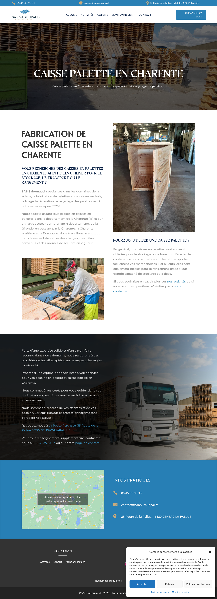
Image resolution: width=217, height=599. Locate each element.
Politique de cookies (160, 592)
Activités (87, 15)
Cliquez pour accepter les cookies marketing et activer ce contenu (63, 499)
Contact (145, 15)
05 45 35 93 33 (45, 443)
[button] (210, 552)
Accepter (142, 584)
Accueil (71, 15)
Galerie (102, 15)
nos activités (176, 281)
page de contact (87, 443)
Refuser (169, 584)
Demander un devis (194, 14)
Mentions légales (180, 592)
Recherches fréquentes (108, 580)
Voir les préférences (198, 584)
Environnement (123, 15)
